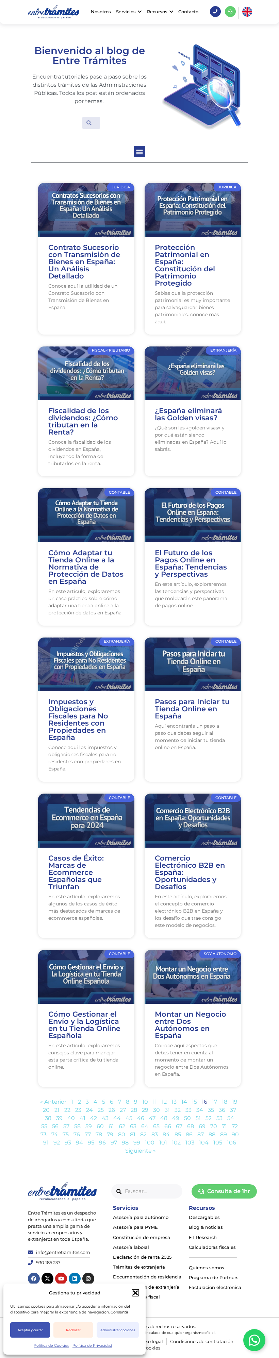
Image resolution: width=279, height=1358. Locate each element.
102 (176, 1142)
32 (178, 1110)
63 (133, 1126)
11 (155, 1102)
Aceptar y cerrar (30, 1330)
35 (211, 1110)
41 (82, 1118)
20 (46, 1110)
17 (214, 1102)
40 (71, 1118)
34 (199, 1110)
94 (79, 1142)
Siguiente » (140, 1151)
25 (101, 1110)
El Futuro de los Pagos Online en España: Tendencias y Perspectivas (191, 563)
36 (222, 1110)
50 (187, 1118)
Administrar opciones (117, 1330)
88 (212, 1134)
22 (67, 1110)
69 (202, 1126)
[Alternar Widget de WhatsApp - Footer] (254, 1340)
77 (88, 1134)
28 (134, 1110)
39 (59, 1118)
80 (121, 1134)
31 (167, 1110)
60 (100, 1126)
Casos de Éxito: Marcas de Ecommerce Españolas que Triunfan (76, 872)
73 (43, 1134)
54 (230, 1118)
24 (89, 1110)
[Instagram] (88, 1279)
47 (152, 1118)
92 (56, 1142)
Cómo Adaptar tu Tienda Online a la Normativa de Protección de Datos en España (86, 566)
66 (167, 1126)
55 (44, 1126)
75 (66, 1134)
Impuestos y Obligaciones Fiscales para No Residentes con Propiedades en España (78, 719)
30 (156, 1110)
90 (235, 1134)
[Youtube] (61, 1279)
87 (200, 1134)
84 (166, 1134)
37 (233, 1110)
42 (93, 1118)
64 (144, 1126)
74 (54, 1134)
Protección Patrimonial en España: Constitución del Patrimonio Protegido (185, 265)
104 (204, 1142)
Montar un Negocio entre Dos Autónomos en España (190, 1025)
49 (175, 1118)
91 (46, 1142)
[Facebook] (34, 1279)
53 (219, 1118)
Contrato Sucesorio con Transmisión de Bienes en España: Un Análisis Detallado (84, 261)
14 (184, 1102)
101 (163, 1142)
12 (164, 1102)
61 (111, 1126)
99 (136, 1142)
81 (132, 1134)
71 (224, 1126)
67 (179, 1126)
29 (145, 1110)
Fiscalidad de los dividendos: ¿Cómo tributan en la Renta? (83, 421)
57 (66, 1126)
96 (102, 1142)
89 (223, 1134)
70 (213, 1126)
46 (140, 1118)
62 (122, 1126)
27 (123, 1110)
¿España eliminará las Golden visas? (188, 414)
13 (174, 1102)
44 (117, 1118)
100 (149, 1142)
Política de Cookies (51, 1345)
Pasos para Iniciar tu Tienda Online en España (192, 708)
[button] (135, 1292)
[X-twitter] (47, 1279)
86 (189, 1134)
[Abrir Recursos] (171, 12)
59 (88, 1126)
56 (55, 1126)
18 (224, 1102)
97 (114, 1142)
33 (188, 1110)
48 (163, 1118)
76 (76, 1134)
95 (91, 1142)
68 (190, 1126)
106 (231, 1142)
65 (156, 1126)
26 (112, 1110)
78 (99, 1134)
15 (194, 1102)
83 (154, 1134)
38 (48, 1118)
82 (143, 1134)
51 (198, 1118)
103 (189, 1142)
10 (145, 1102)
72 (235, 1126)
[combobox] (147, 1191)
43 (105, 1118)
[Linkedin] (75, 1279)
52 (209, 1118)
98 (125, 1142)
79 (110, 1134)
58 (77, 1126)
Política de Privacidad (92, 1345)
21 (57, 1110)
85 (178, 1134)
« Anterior (53, 1102)
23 (78, 1110)
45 (129, 1118)
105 (217, 1142)
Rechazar (73, 1330)
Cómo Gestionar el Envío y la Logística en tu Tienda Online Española (84, 1025)
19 (234, 1102)
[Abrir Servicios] (139, 12)
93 (68, 1142)
